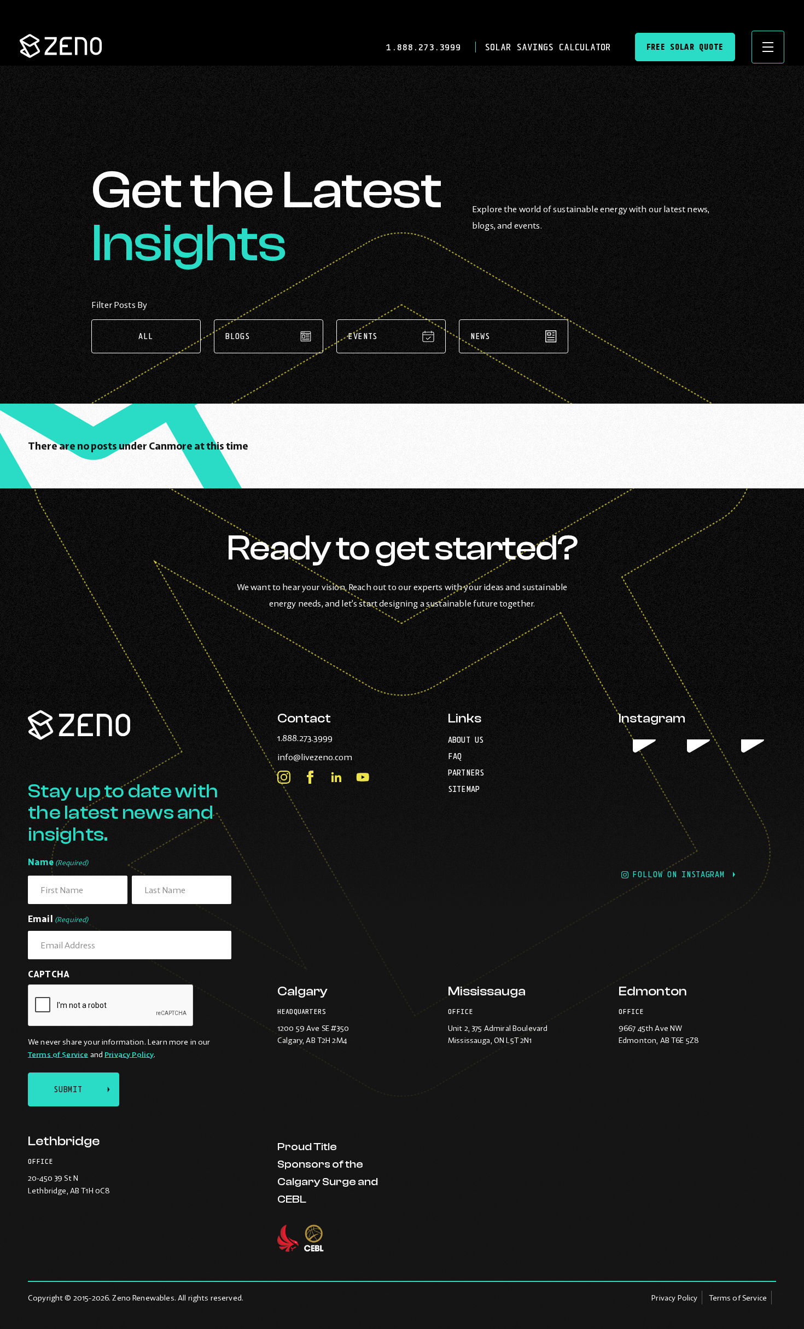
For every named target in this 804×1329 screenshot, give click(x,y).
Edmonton (653, 991)
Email (58, 918)
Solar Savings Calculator (547, 47)
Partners (466, 772)
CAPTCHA (48, 974)
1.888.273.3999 (426, 47)
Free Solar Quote (685, 46)
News (480, 336)
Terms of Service (58, 1054)
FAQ (455, 756)
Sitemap (464, 789)
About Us (465, 739)
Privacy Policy (129, 1054)
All (146, 336)
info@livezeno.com (337, 757)
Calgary (302, 991)
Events (362, 336)
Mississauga (487, 991)
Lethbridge (64, 1141)
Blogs (237, 336)
